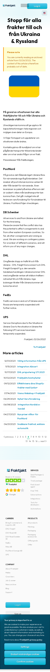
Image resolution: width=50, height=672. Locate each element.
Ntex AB (9, 547)
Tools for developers (35, 503)
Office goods (33, 541)
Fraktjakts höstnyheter (29, 377)
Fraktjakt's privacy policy (31, 640)
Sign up (17, 613)
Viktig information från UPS (31, 360)
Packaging (32, 530)
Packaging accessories (32, 535)
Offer (30, 544)
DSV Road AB (11, 533)
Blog (7, 588)
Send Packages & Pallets (37, 476)
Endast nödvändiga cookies (25, 654)
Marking (31, 527)
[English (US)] (44, 13)
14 (30, 441)
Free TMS (34, 491)
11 (42, 436)
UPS (7, 554)
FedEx (8, 543)
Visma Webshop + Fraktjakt (31, 393)
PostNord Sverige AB (14, 551)
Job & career (11, 580)
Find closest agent (35, 485)
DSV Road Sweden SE (13, 538)
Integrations (35, 498)
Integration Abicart (27, 366)
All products (33, 523)
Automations (36, 509)
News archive (11, 584)
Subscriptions (36, 494)
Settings (25, 646)
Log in (37, 6)
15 (33, 441)
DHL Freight (10, 529)
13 (27, 441)
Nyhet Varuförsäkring (29, 398)
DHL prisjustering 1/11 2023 (31, 372)
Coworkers (10, 576)
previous (9, 436)
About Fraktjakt (12, 569)
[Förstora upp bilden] (24, 103)
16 (37, 441)
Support (9, 592)
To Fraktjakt (39, 347)
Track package (36, 481)
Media (8, 572)
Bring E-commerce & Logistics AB (14, 524)
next (43, 441)
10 (39, 436)
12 (46, 436)
